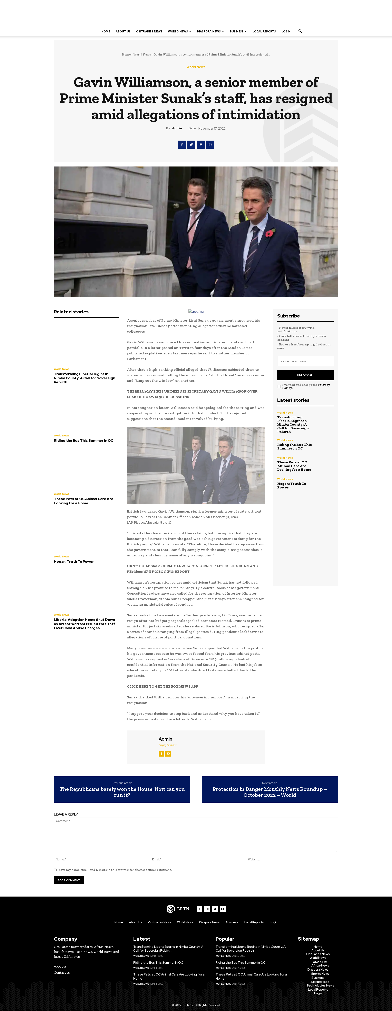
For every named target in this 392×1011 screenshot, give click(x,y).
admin (177, 128)
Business (236, 31)
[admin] (142, 747)
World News (178, 31)
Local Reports (264, 31)
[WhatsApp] (210, 145)
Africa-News (320, 965)
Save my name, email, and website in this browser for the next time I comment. (115, 870)
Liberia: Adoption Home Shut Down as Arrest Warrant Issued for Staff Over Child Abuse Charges (84, 623)
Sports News (320, 974)
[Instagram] (207, 909)
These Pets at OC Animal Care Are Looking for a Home (83, 501)
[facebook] (161, 754)
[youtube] (168, 754)
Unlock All (305, 375)
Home (105, 31)
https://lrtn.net (167, 745)
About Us (123, 31)
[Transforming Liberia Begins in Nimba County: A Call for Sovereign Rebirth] (86, 343)
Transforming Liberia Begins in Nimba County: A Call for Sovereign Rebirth (84, 378)
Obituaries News (149, 31)
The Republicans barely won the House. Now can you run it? (122, 792)
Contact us (62, 973)
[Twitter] (191, 145)
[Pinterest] (201, 145)
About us (60, 966)
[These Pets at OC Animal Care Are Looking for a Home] (86, 468)
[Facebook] (182, 145)
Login (286, 31)
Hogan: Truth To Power (74, 561)
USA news (320, 962)
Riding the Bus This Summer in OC (83, 440)
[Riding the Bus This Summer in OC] (86, 410)
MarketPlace (320, 982)
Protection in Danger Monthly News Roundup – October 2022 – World (270, 792)
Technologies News (320, 985)
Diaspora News (209, 31)
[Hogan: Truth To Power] (86, 531)
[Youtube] (223, 909)
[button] (300, 32)
